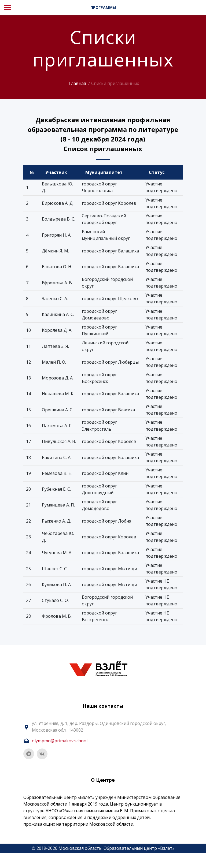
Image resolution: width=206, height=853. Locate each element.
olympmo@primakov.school (59, 741)
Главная (77, 83)
